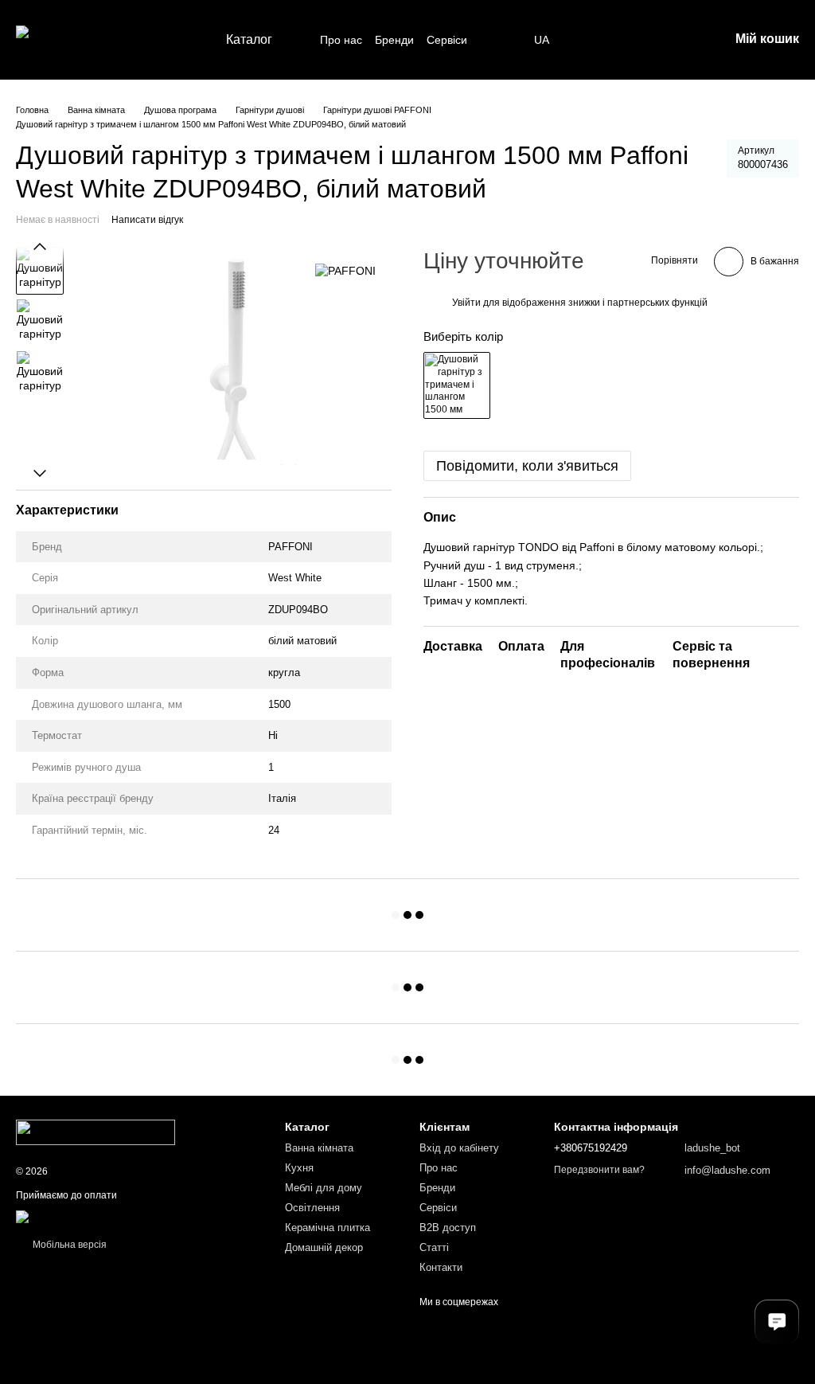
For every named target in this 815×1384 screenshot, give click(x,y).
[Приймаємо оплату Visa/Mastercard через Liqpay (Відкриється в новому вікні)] (132, 1216)
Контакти (440, 1267)
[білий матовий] (456, 385)
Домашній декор (324, 1247)
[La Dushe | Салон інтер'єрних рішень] (95, 1131)
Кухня (299, 1168)
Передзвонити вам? (599, 1169)
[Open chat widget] (777, 1322)
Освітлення (312, 1208)
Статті (434, 1247)
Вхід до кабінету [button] (459, 1148)
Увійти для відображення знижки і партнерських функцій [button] (580, 302)
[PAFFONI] (345, 270)
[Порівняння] (633, 40)
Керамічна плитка (327, 1227)
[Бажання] (592, 40)
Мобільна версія (68, 1244)
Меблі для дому (323, 1188)
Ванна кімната (319, 1148)
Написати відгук (147, 219)
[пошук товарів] (502, 40)
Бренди (394, 39)
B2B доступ (447, 1227)
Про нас (341, 39)
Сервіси (447, 39)
